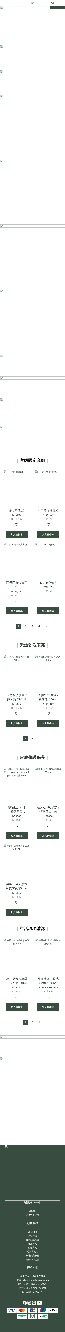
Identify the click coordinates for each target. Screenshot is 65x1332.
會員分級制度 (32, 1239)
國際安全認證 (32, 1215)
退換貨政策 (32, 1251)
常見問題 (32, 1231)
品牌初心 (32, 1211)
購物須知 (32, 1235)
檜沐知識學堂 (32, 1255)
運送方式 (32, 1243)
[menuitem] (18, 626)
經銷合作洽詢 (32, 1259)
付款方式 (32, 1247)
